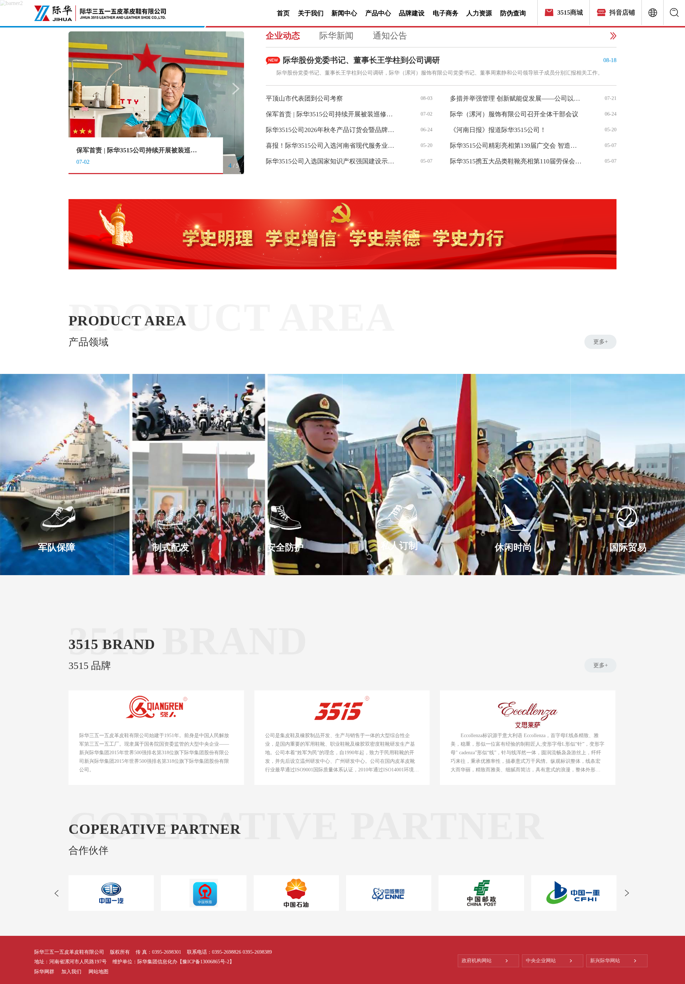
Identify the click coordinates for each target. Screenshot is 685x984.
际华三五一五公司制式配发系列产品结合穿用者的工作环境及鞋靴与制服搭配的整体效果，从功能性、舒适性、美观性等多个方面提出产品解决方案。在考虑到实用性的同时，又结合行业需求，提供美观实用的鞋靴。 (171, 573)
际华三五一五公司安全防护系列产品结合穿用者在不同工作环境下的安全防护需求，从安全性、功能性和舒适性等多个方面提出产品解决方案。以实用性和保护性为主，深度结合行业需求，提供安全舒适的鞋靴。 (285, 573)
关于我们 (311, 13)
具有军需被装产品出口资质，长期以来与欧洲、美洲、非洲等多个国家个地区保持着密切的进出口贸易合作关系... (628, 572)
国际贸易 (627, 547)
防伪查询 (513, 13)
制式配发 (170, 547)
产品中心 (378, 13)
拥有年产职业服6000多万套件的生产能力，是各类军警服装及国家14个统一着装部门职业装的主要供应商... (57, 572)
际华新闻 (336, 35)
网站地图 (98, 971)
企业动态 (283, 35)
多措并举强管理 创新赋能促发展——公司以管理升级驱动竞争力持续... (516, 98)
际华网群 (44, 971)
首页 (283, 13)
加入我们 (71, 971)
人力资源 (479, 13)
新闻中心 (344, 13)
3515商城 (570, 12)
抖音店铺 (622, 12)
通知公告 (390, 35)
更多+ (600, 342)
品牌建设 (412, 13)
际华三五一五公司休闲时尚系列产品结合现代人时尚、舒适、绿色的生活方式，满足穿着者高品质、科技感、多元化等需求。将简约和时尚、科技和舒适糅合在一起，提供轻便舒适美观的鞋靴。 (513, 573)
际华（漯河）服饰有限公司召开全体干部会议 (139, 150)
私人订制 (399, 546)
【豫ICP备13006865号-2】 (205, 961)
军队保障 (56, 547)
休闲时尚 (513, 547)
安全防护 (285, 547)
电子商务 (445, 13)
